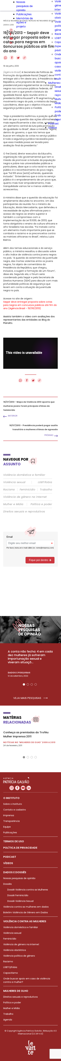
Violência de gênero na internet (25, 496)
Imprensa (8, 815)
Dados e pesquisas (19, 672)
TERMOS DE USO (13, 841)
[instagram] (11, 30)
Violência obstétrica (14, 950)
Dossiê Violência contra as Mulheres (27, 889)
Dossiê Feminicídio (17, 895)
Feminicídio (27, 489)
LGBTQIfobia (10, 967)
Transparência (11, 821)
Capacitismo (10, 973)
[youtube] (11, 39)
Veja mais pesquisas (27, 698)
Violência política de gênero (19, 955)
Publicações (24, 14)
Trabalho (46, 489)
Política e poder (41, 504)
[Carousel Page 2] (28, 684)
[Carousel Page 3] (32, 684)
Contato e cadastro (14, 809)
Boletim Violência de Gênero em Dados (25, 912)
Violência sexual (14, 482)
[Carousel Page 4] (35, 684)
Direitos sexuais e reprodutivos (24, 511)
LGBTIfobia (45, 482)
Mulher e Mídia (13, 504)
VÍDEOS (8, 863)
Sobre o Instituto (12, 804)
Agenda (7, 1019)
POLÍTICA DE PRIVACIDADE (20, 848)
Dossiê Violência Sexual (20, 901)
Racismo (9, 489)
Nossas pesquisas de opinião (24, 6)
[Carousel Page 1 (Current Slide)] (24, 684)
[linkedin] (11, 43)
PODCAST (9, 857)
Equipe (7, 826)
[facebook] (10, 34)
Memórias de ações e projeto (24, 22)
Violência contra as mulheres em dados (26, 906)
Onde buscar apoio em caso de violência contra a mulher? (26, 980)
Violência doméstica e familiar (24, 474)
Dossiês (7, 884)
